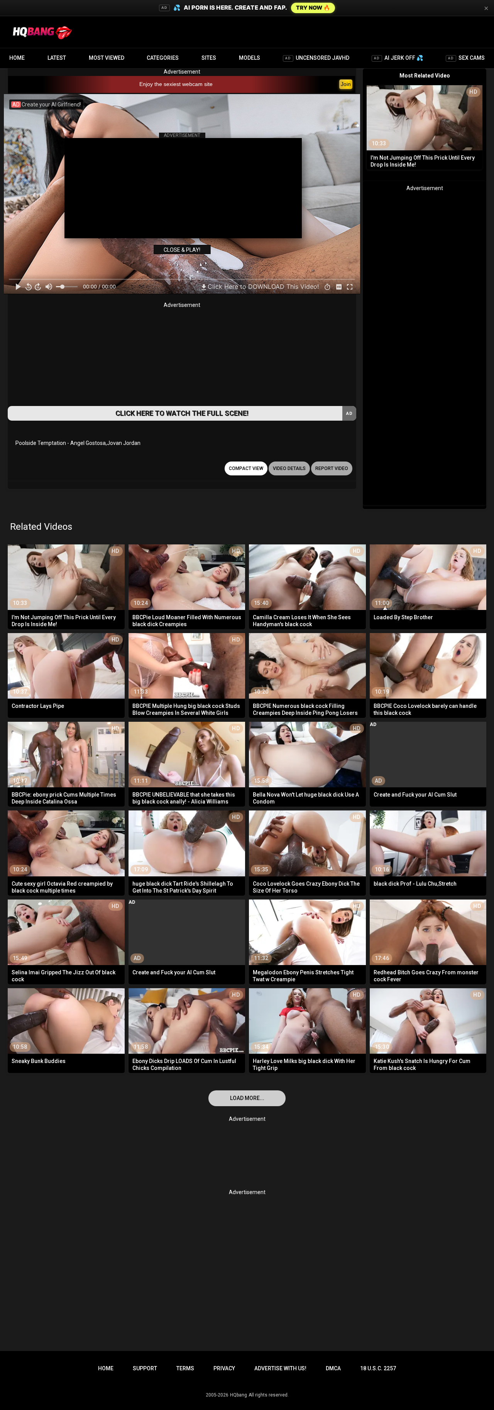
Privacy (224, 1368)
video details (289, 468)
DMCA (333, 1368)
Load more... (247, 1098)
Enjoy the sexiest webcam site (176, 84)
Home (17, 58)
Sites (208, 58)
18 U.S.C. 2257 (378, 1368)
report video (331, 468)
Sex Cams (466, 58)
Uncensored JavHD (317, 58)
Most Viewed (106, 58)
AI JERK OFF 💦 (398, 58)
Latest (56, 58)
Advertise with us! (280, 1368)
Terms (185, 1368)
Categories (163, 58)
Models (249, 58)
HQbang (238, 1395)
